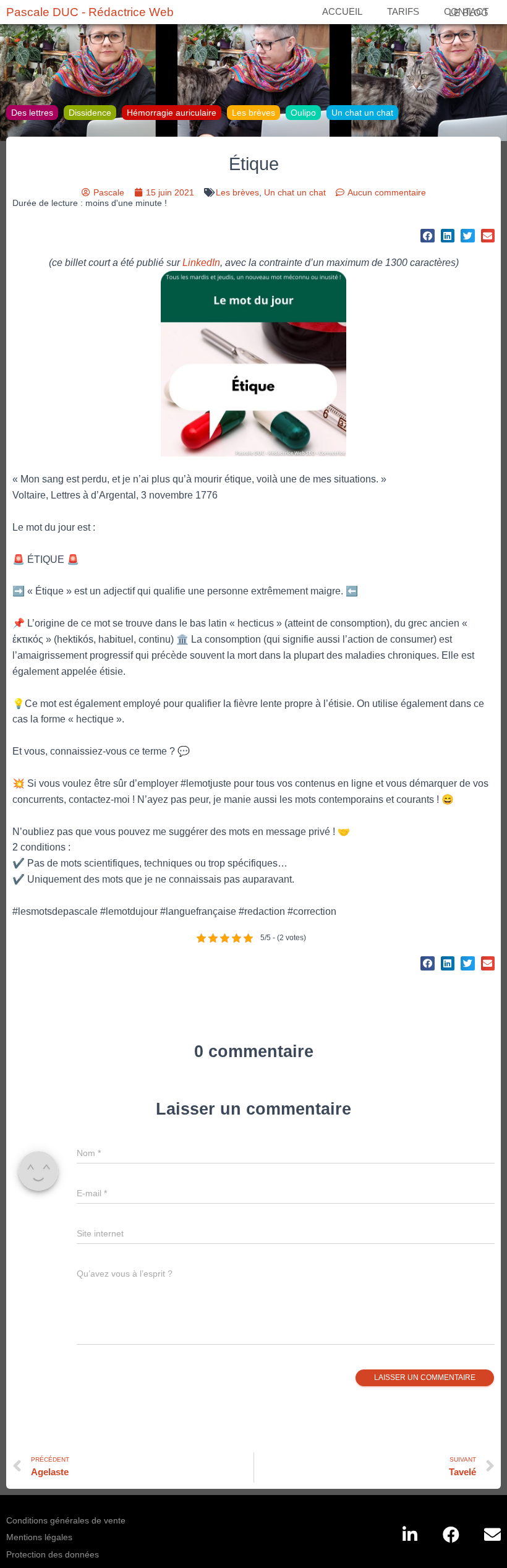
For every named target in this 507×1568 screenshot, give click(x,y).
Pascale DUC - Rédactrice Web (90, 12)
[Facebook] (451, 1534)
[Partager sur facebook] (427, 236)
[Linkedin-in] (409, 1534)
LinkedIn (201, 262)
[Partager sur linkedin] (448, 236)
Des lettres (32, 113)
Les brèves (253, 113)
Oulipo (303, 113)
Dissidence (90, 113)
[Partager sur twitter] (468, 236)
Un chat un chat (362, 113)
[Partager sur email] (488, 236)
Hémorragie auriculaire (171, 113)
